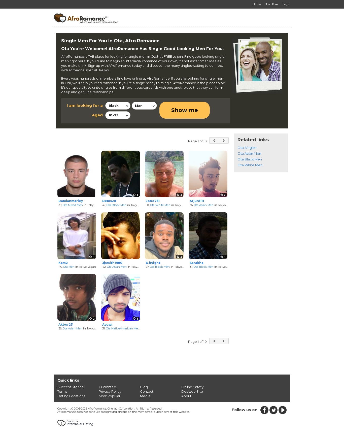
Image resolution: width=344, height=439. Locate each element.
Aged (97, 115)
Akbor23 (65, 324)
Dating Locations (71, 396)
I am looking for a (85, 105)
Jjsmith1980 (112, 263)
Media (145, 396)
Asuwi (107, 324)
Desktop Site (192, 391)
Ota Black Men (116, 205)
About (186, 396)
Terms (62, 391)
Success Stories (70, 387)
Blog (144, 387)
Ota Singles (246, 148)
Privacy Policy (110, 391)
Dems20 (109, 201)
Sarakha (196, 263)
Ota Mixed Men (73, 205)
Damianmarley (70, 201)
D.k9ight (153, 263)
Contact (146, 391)
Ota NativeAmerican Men (123, 328)
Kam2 (63, 263)
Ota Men (69, 266)
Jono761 (153, 201)
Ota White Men (160, 205)
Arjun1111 (197, 201)
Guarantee (107, 387)
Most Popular (109, 396)
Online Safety (192, 387)
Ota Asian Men (204, 205)
